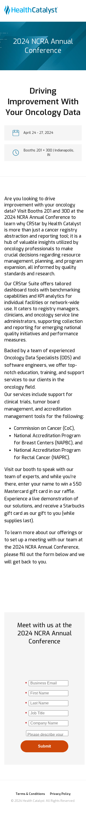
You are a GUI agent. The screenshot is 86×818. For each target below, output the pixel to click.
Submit (44, 746)
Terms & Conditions (30, 794)
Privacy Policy (60, 794)
